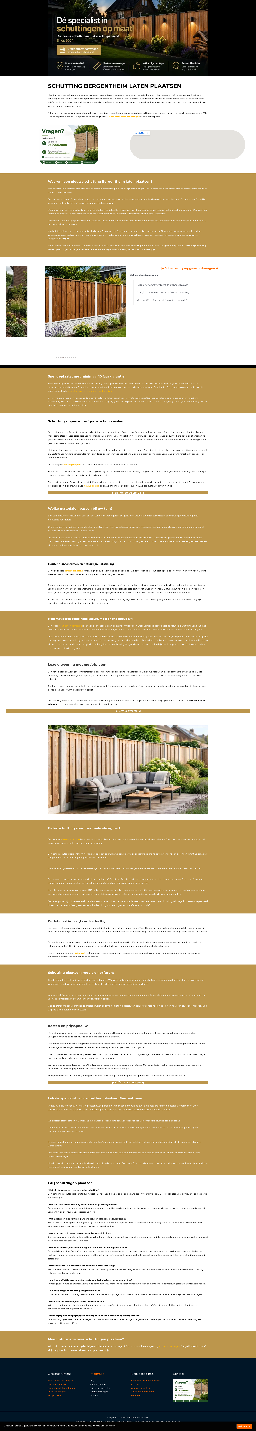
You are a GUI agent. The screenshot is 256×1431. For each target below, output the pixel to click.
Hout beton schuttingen (60, 1380)
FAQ (92, 1380)
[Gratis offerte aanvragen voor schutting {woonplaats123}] (79, 50)
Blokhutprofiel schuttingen (61, 1388)
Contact (94, 1395)
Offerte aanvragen (128, 1082)
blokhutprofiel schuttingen (181, 1305)
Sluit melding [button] (244, 1426)
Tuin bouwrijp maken (100, 1388)
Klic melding (146, 1255)
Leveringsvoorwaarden (143, 1391)
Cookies (135, 1384)
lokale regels (195, 1294)
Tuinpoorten (54, 1395)
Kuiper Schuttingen (169, 1346)
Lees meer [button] (111, 1426)
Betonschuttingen (57, 1384)
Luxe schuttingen (57, 1391)
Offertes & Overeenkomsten (145, 1380)
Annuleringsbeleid (140, 1388)
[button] (8, 305)
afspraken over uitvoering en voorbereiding (90, 391)
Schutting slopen (98, 1384)
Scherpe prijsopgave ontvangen (190, 268)
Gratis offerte (128, 711)
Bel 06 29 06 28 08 (128, 492)
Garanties (136, 1395)
